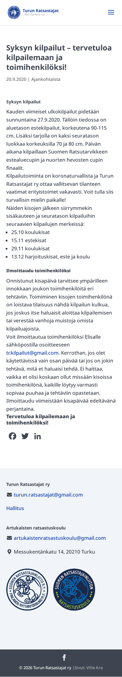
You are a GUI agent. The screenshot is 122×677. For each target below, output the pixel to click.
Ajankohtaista (45, 79)
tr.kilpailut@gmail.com (32, 352)
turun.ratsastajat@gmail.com (48, 494)
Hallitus (15, 508)
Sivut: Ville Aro (88, 667)
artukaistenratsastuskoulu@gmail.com (60, 537)
